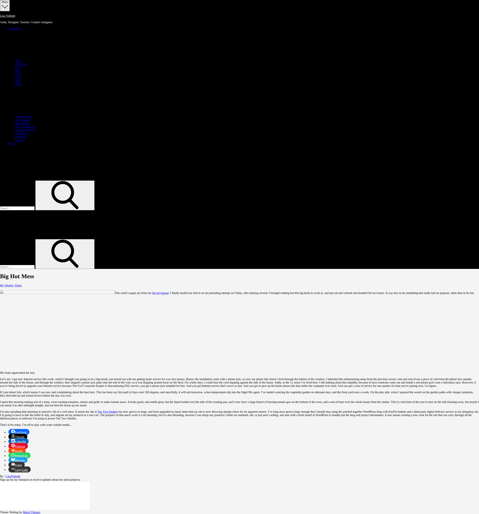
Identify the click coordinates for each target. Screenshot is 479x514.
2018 (18, 84)
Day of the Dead (25, 130)
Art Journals (22, 120)
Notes (10, 143)
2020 (18, 77)
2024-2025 (21, 64)
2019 (18, 81)
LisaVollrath (13, 476)
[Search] (64, 195)
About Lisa (14, 28)
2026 (18, 60)
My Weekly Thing (11, 285)
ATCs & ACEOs (25, 126)
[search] (56, 178)
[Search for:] (17, 208)
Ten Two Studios (107, 411)
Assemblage (22, 123)
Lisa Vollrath (7, 15)
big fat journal (160, 293)
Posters (19, 140)
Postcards (20, 136)
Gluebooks (21, 133)
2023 (18, 67)
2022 (18, 70)
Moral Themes (31, 512)
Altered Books (23, 116)
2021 (18, 74)
